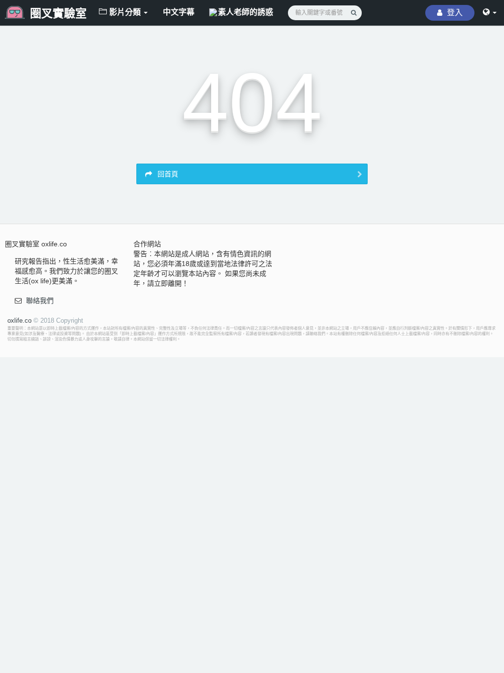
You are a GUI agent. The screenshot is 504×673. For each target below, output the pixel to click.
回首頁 (167, 174)
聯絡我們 (40, 300)
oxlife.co (19, 320)
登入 (454, 12)
